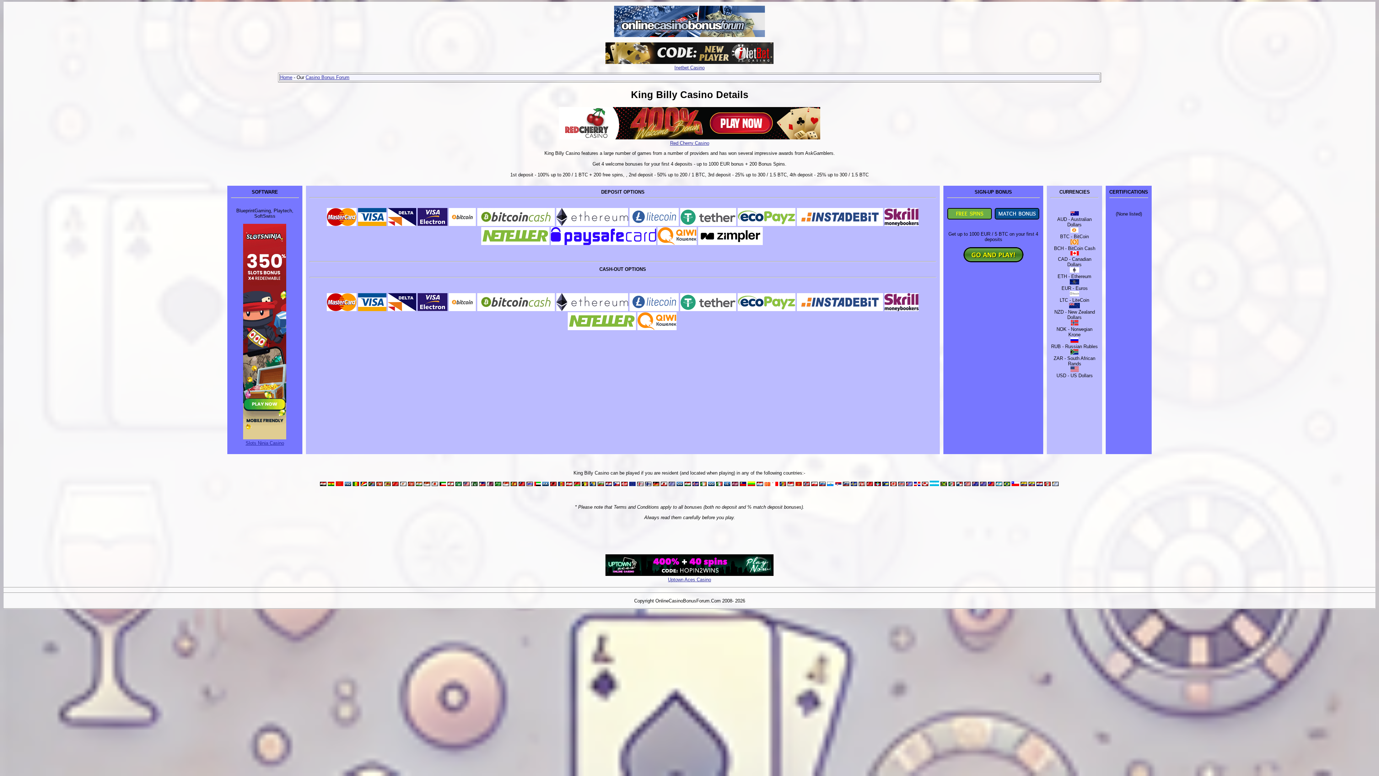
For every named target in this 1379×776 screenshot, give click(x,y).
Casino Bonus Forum (327, 77)
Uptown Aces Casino (689, 579)
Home (286, 77)
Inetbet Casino (689, 67)
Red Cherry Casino (689, 143)
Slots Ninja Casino (265, 443)
